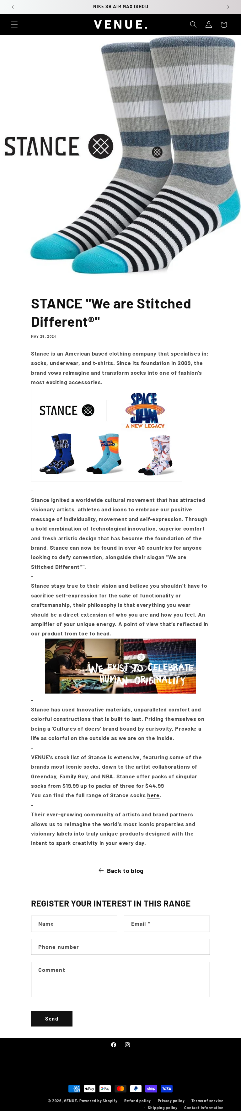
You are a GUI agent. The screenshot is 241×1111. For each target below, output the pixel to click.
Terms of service (207, 1100)
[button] (14, 24)
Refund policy (137, 1100)
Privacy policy (171, 1100)
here (153, 795)
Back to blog (125, 870)
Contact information (204, 1107)
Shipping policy (163, 1107)
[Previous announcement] (13, 7)
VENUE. (71, 1100)
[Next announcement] (228, 7)
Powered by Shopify (98, 1100)
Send (51, 1018)
